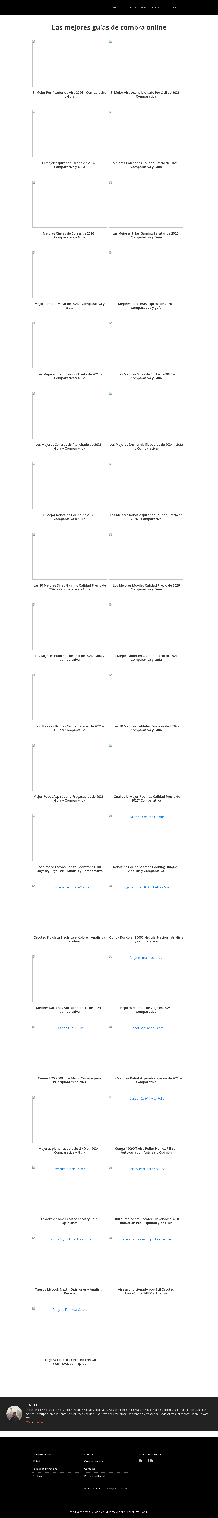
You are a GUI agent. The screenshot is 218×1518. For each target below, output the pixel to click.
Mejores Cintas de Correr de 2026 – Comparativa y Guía (69, 235)
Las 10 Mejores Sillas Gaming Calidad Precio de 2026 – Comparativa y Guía (69, 587)
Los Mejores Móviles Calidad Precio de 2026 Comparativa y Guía (146, 587)
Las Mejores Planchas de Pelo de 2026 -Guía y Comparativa (69, 658)
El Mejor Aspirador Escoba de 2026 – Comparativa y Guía (69, 165)
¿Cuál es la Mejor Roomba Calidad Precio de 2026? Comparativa (146, 798)
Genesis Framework (114, 1512)
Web (28, 1422)
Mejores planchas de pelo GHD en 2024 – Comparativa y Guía (69, 1150)
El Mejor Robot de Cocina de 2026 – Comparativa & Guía (69, 517)
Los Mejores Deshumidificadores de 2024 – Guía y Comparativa (146, 446)
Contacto (89, 1468)
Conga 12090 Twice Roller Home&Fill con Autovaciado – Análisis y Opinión (146, 1150)
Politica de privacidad (44, 1468)
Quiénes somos (93, 1461)
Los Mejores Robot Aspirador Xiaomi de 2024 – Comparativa (146, 1080)
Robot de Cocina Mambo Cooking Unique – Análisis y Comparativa (146, 869)
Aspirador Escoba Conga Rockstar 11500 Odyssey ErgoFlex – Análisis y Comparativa (70, 869)
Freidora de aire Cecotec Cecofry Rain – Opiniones (69, 1221)
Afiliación (37, 1461)
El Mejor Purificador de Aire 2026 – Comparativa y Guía (70, 94)
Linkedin (38, 1422)
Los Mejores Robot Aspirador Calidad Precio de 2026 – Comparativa (146, 517)
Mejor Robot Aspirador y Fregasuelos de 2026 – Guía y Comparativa (69, 798)
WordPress (133, 1512)
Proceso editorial (94, 1476)
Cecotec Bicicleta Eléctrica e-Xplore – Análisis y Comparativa (70, 939)
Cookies (37, 1476)
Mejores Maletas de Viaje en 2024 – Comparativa (146, 1010)
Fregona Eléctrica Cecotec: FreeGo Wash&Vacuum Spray (69, 1362)
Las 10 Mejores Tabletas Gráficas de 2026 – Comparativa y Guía (146, 728)
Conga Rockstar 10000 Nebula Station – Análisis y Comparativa (146, 939)
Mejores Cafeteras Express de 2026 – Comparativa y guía (146, 306)
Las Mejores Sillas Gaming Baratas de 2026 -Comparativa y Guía (146, 235)
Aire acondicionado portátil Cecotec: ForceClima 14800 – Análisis (146, 1291)
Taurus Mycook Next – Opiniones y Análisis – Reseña (69, 1291)
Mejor (95, 1512)
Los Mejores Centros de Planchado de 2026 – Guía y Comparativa (69, 446)
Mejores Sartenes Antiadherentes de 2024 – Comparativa (69, 1010)
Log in (144, 1512)
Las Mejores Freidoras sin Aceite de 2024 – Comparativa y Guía (69, 376)
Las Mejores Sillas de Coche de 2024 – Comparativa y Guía (146, 376)
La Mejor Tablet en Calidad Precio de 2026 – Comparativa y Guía (146, 658)
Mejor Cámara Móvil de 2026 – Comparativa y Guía (69, 306)
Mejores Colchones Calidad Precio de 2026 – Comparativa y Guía (146, 165)
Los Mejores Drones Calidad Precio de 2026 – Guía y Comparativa (69, 728)
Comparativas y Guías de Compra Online (52, 8)
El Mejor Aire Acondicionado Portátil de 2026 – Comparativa (146, 94)
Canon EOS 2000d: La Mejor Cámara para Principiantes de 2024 (69, 1080)
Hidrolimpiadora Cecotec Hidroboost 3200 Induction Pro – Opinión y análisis (146, 1221)
